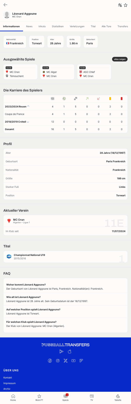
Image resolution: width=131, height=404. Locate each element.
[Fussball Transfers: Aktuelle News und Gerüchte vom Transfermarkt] (65, 345)
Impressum (9, 383)
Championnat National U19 (29, 255)
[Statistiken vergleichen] (120, 5)
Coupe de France (14, 114)
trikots (42, 26)
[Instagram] (57, 360)
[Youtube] (73, 360)
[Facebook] (49, 360)
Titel (93, 26)
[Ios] (69, 351)
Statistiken (58, 26)
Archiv (6, 388)
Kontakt (7, 377)
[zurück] (5, 5)
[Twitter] (65, 360)
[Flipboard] (81, 360)
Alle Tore (106, 26)
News (29, 26)
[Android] (61, 351)
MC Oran (16, 16)
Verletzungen (77, 26)
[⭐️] (125, 5)
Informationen (11, 26)
